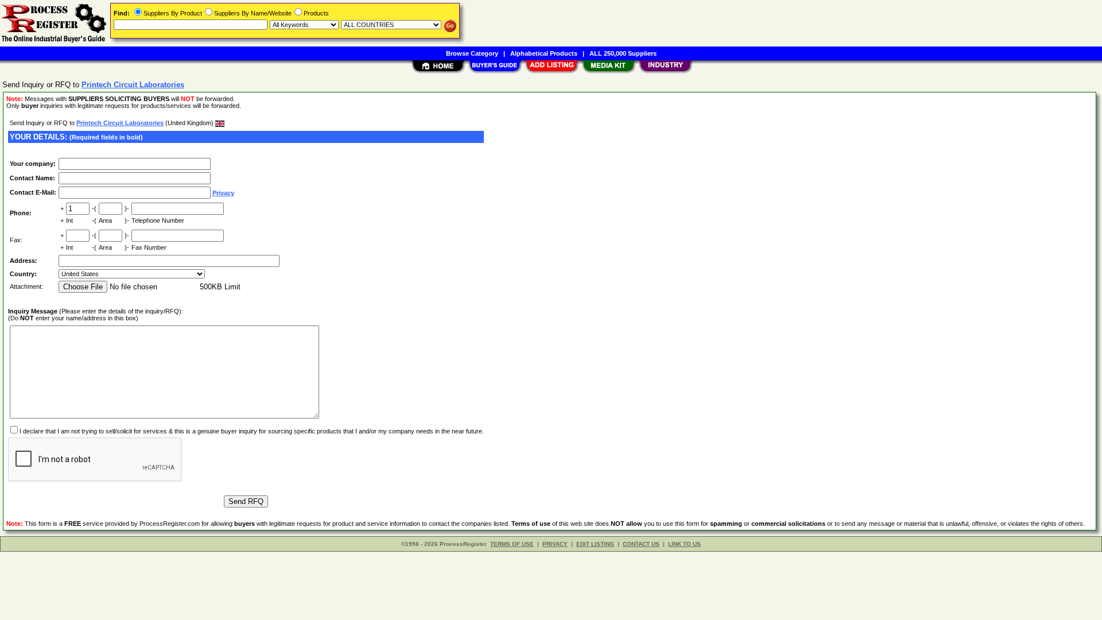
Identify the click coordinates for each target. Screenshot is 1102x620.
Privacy (223, 192)
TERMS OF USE (512, 544)
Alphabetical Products (543, 53)
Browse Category (472, 53)
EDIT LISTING (595, 544)
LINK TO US (684, 544)
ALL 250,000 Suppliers (623, 53)
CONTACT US (641, 544)
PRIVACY (555, 544)
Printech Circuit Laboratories (120, 122)
